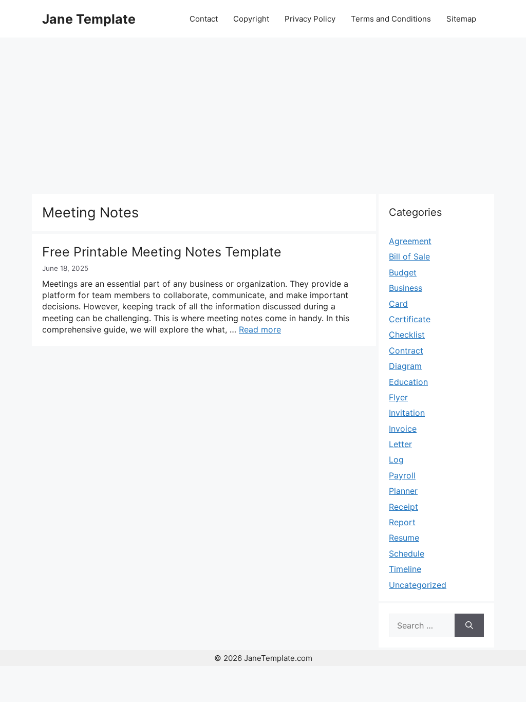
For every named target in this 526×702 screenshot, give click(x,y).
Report (402, 522)
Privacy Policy (310, 19)
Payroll (402, 475)
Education (408, 382)
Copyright (251, 19)
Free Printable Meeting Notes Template (161, 252)
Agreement (410, 241)
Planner (403, 491)
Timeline (405, 569)
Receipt (403, 507)
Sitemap (461, 19)
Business (405, 288)
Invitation (407, 413)
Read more (260, 329)
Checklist (407, 334)
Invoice (403, 428)
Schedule (406, 553)
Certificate (409, 319)
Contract (406, 350)
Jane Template (89, 19)
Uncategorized (417, 585)
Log (396, 459)
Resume (404, 537)
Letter (400, 444)
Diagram (405, 366)
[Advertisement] (263, 115)
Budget (403, 272)
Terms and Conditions (391, 19)
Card (398, 304)
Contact (204, 19)
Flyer (398, 397)
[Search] (469, 625)
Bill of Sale (409, 256)
